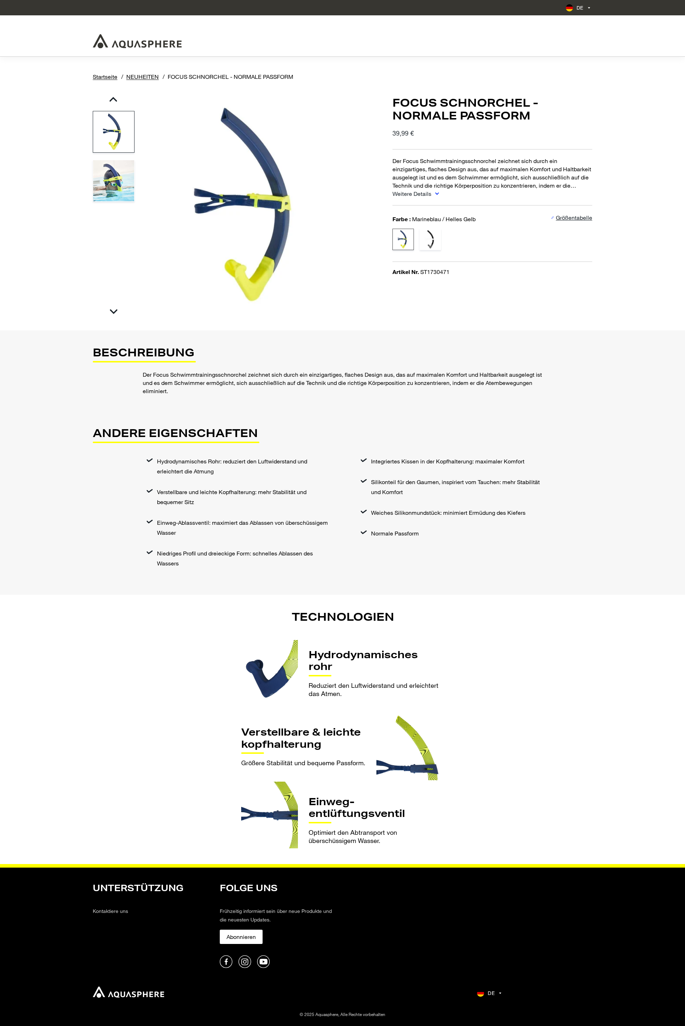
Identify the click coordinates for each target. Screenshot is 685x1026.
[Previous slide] (113, 99)
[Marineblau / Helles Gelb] (403, 239)
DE (580, 8)
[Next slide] (113, 311)
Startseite (105, 76)
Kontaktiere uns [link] (110, 911)
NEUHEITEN (142, 76)
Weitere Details (412, 193)
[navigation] (152, 926)
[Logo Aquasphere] (137, 41)
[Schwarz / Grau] (430, 239)
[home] (128, 993)
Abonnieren (241, 936)
